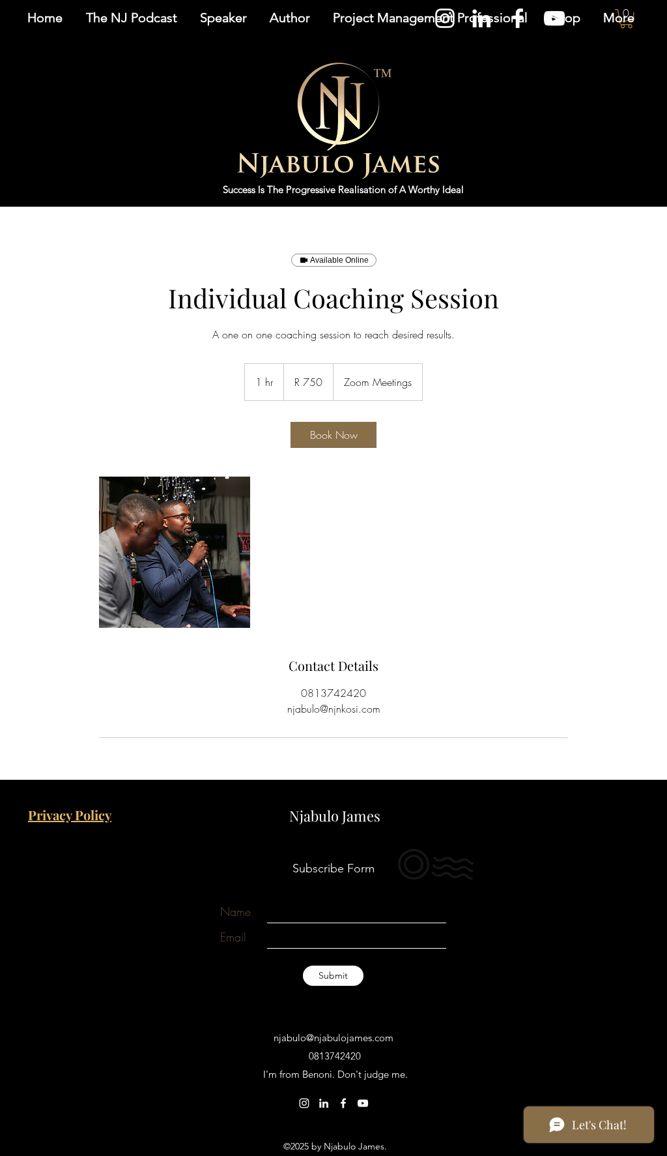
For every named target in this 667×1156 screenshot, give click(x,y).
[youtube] (362, 1103)
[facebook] (343, 1103)
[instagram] (304, 1103)
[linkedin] (323, 1103)
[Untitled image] (174, 552)
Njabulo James (334, 815)
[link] (333, 435)
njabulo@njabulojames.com (333, 1037)
